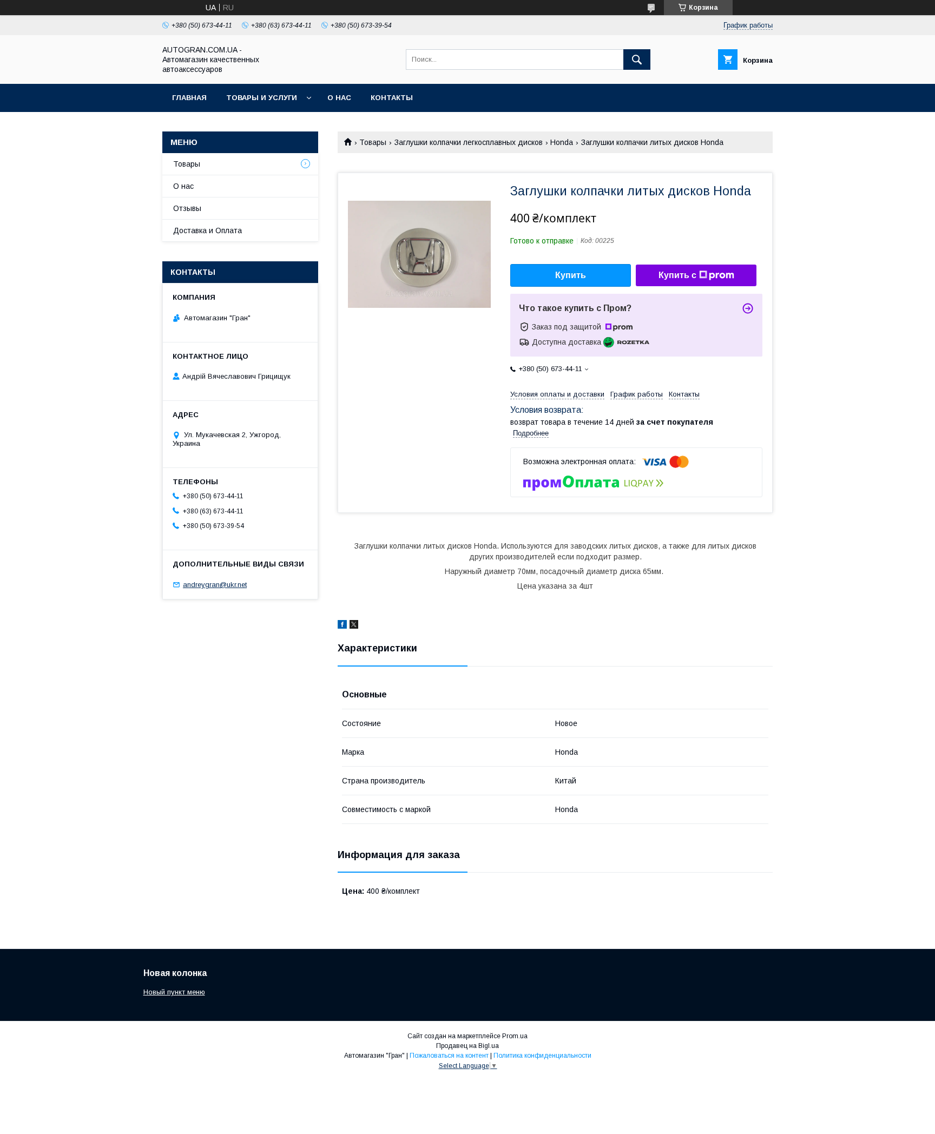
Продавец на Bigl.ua (467, 1046)
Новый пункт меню (174, 992)
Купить (570, 275)
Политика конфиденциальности (542, 1055)
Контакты (392, 98)
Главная (189, 98)
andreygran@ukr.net (215, 585)
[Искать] (636, 59)
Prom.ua (515, 1036)
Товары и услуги (261, 98)
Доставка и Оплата (207, 230)
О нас (339, 98)
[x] (354, 626)
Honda (561, 142)
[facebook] (342, 626)
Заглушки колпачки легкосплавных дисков (468, 142)
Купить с (677, 275)
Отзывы (187, 208)
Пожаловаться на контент (449, 1055)
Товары (372, 142)
